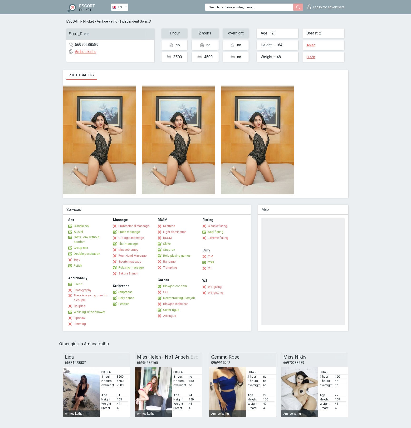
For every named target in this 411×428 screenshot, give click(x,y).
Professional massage (133, 226)
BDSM (167, 238)
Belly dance (126, 298)
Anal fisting (215, 232)
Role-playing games (177, 255)
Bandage (169, 261)
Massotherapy (128, 249)
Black (311, 57)
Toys (77, 259)
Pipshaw (79, 318)
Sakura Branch (128, 273)
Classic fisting (217, 226)
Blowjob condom (175, 286)
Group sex (81, 248)
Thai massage (128, 243)
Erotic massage (129, 232)
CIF (210, 268)
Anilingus (169, 315)
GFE (166, 292)
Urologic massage (131, 238)
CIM (210, 256)
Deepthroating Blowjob (179, 298)
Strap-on (169, 249)
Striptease (125, 292)
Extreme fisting (218, 238)
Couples (79, 306)
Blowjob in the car (175, 304)
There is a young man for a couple (91, 297)
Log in (329, 7)
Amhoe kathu (107, 21)
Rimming (80, 324)
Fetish (78, 265)
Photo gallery (82, 75)
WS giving (215, 287)
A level (78, 232)
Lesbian (123, 304)
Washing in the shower (89, 312)
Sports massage (129, 261)
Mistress (169, 226)
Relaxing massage (131, 267)
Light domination (174, 232)
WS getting (215, 292)
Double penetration (87, 253)
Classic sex (81, 226)
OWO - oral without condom (86, 239)
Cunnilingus (171, 310)
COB (211, 262)
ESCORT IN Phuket (80, 21)
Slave (167, 243)
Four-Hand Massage (132, 255)
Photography (82, 290)
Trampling (170, 267)
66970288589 (86, 44)
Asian (311, 45)
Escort (78, 284)
